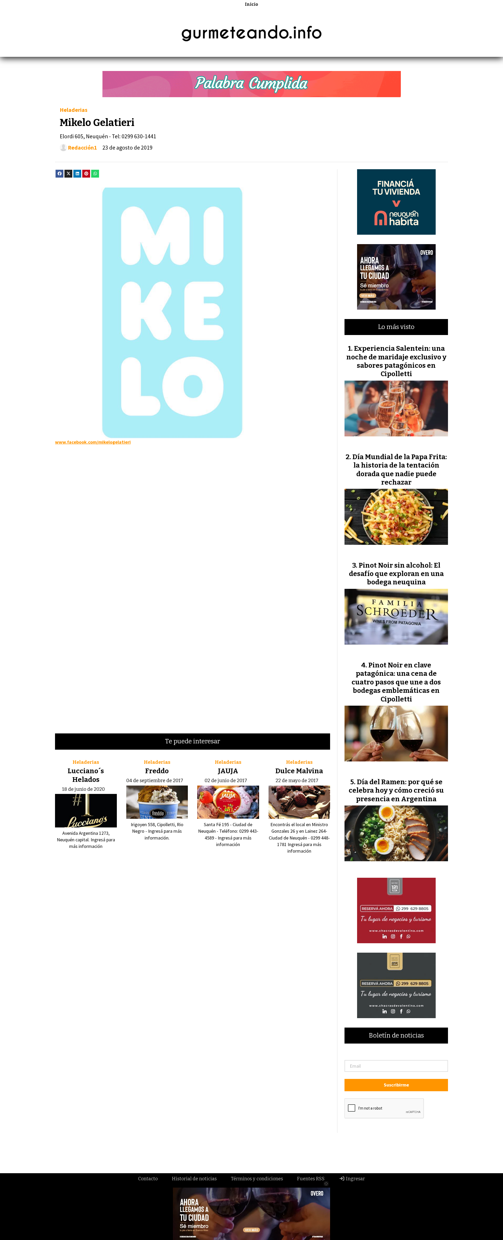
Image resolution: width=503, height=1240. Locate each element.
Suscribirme (396, 1085)
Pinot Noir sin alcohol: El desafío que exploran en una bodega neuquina (396, 573)
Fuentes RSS (311, 1179)
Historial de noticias (194, 1179)
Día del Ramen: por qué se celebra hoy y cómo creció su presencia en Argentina (396, 790)
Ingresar (355, 1179)
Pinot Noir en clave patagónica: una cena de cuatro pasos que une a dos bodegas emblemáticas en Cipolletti (396, 682)
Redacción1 (82, 147)
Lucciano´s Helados (86, 775)
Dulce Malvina (299, 771)
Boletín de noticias (396, 1035)
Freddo (157, 771)
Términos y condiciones (257, 1179)
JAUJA (228, 771)
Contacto (148, 1179)
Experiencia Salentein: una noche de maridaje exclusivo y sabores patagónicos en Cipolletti (396, 361)
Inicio (251, 4)
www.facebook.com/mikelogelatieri (93, 442)
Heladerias (74, 109)
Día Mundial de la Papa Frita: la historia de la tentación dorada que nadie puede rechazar (399, 469)
